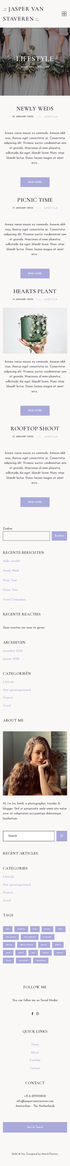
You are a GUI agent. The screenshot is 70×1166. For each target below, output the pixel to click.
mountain (11, 937)
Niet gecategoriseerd (17, 690)
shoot (46, 953)
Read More (35, 182)
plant (58, 945)
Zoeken (7, 528)
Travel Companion (14, 599)
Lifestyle (51, 117)
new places (30, 937)
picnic (44, 945)
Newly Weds (35, 108)
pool (8, 953)
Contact (35, 1068)
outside (47, 937)
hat (35, 929)
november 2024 (13, 651)
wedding (41, 960)
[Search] (61, 836)
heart (47, 929)
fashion (21, 929)
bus (8, 929)
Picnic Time (35, 200)
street (60, 953)
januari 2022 (11, 659)
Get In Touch (35, 1127)
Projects (8, 698)
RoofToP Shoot (35, 428)
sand (21, 953)
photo (9, 945)
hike (60, 929)
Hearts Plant (35, 291)
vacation (23, 960)
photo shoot (26, 945)
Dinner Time (10, 590)
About (35, 1052)
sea (33, 953)
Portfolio (35, 1060)
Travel (7, 705)
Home (35, 1044)
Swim (8, 960)
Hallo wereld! (11, 561)
